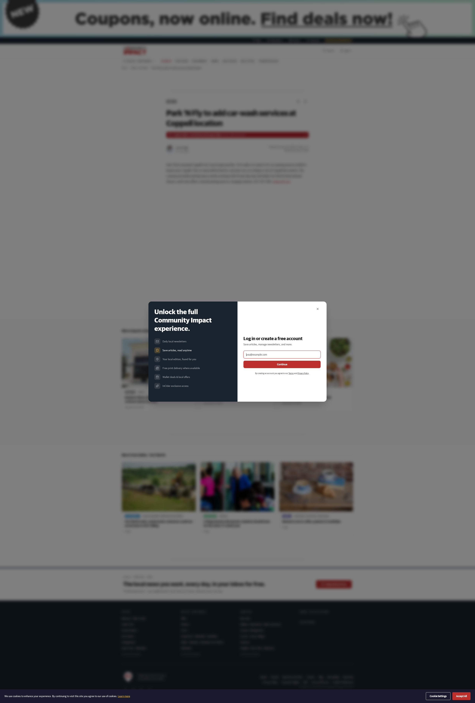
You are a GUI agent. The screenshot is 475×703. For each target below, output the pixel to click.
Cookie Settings (438, 696)
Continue (282, 364)
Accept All (461, 696)
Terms (291, 373)
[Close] (318, 309)
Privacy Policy (303, 373)
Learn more (124, 696)
